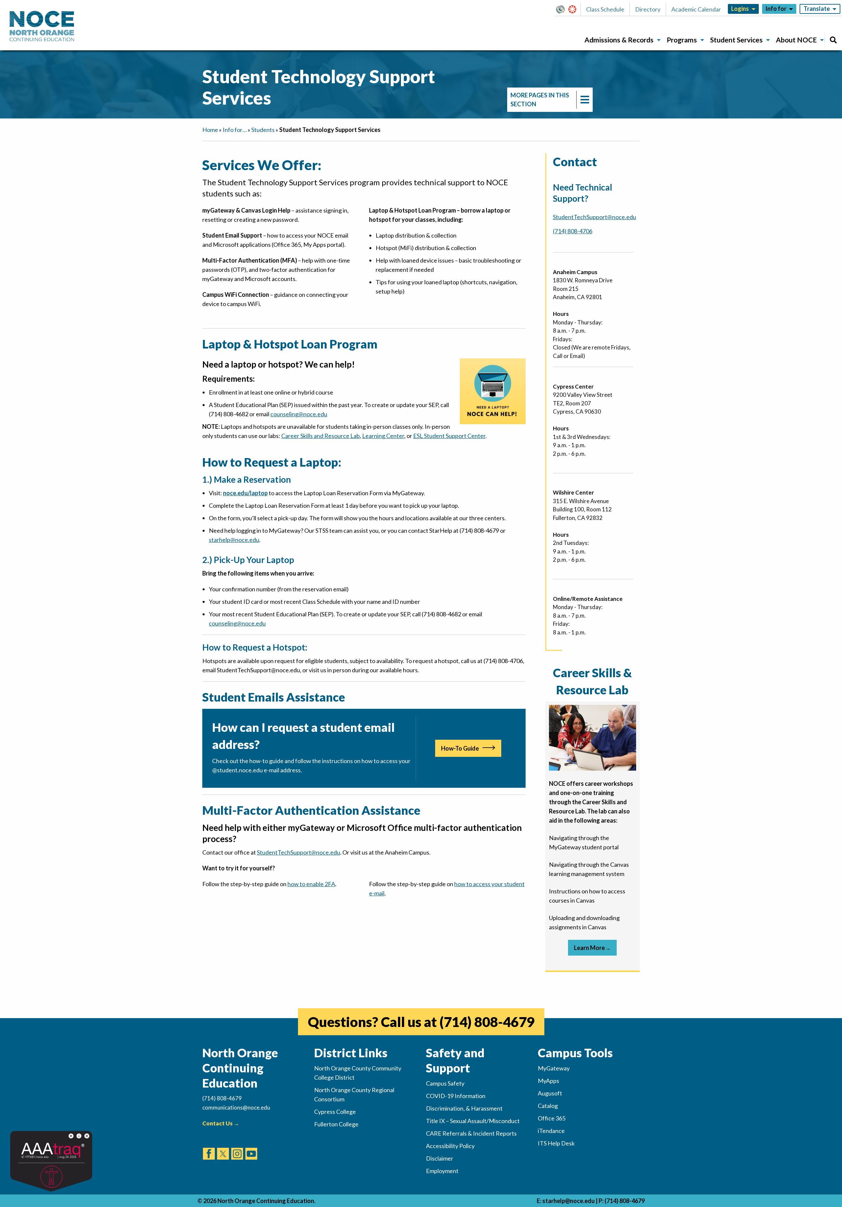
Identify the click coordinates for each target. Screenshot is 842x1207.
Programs (682, 40)
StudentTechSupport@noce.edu (298, 852)
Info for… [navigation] (235, 129)
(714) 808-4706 (572, 231)
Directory (647, 9)
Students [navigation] (263, 129)
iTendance (551, 1130)
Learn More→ (592, 947)
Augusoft (550, 1093)
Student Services (736, 40)
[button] (562, 9)
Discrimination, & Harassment (464, 1108)
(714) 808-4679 (486, 1022)
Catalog (548, 1105)
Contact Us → (220, 1123)
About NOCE (796, 40)
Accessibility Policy (450, 1145)
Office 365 (551, 1118)
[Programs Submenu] (702, 40)
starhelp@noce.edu (568, 1200)
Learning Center (383, 435)
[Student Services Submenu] (768, 40)
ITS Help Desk (556, 1143)
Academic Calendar (696, 9)
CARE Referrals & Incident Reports (471, 1133)
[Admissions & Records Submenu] (659, 40)
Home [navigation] (210, 129)
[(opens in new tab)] (208, 1147)
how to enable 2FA (311, 883)
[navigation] (550, 100)
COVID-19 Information (455, 1095)
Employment (442, 1170)
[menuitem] (620, 40)
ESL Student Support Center (449, 435)
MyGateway (563, 9)
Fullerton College (336, 1124)
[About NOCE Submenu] (822, 40)
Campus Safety (445, 1083)
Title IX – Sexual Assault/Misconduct (473, 1120)
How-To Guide (460, 748)
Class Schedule (605, 9)
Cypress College (335, 1111)
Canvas (575, 9)
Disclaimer (439, 1158)
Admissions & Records (619, 40)
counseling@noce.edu (298, 414)
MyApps (548, 1080)
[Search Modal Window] (833, 40)
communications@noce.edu (236, 1107)
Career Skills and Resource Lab (320, 435)
